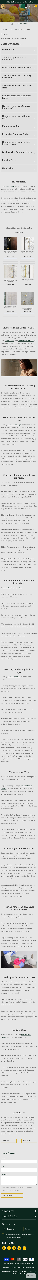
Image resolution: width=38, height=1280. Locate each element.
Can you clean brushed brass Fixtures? (16, 97)
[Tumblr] (19, 1248)
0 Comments (22, 38)
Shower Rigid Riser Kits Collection (14, 58)
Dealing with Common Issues (17, 152)
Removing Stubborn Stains (15, 134)
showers (21, 186)
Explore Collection (19, 232)
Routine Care (9, 160)
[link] (19, 13)
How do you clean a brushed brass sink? (16, 107)
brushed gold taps (14, 677)
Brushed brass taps (7, 186)
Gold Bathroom (29, 1267)
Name (3, 1158)
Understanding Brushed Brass (17, 67)
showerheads (9, 340)
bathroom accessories (26, 340)
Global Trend (30, 1263)
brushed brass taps (14, 425)
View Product (10, 256)
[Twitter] (24, 1248)
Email (2, 1166)
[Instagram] (4, 1248)
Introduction (8, 49)
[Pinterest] (9, 1248)
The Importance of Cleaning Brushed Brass (16, 76)
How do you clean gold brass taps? (16, 117)
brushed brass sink (15, 588)
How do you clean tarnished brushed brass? (16, 143)
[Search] (30, 7)
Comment (4, 1174)
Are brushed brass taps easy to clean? (17, 87)
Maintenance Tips (11, 126)
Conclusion (8, 168)
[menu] (26, 7)
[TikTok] (14, 1248)
